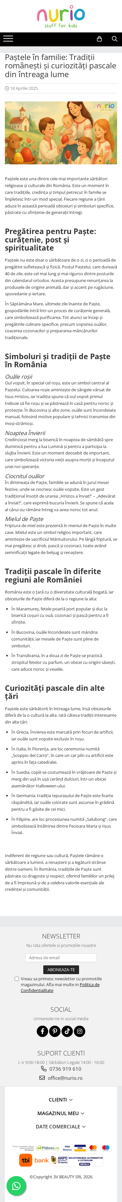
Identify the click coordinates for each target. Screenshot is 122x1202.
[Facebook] (42, 1031)
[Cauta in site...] (114, 38)
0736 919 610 (64, 1069)
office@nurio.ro (65, 1078)
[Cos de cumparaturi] (99, 38)
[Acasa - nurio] (61, 16)
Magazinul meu (58, 1113)
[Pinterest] (55, 1031)
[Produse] (9, 40)
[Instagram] (79, 1031)
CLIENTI (58, 1099)
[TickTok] (67, 1031)
